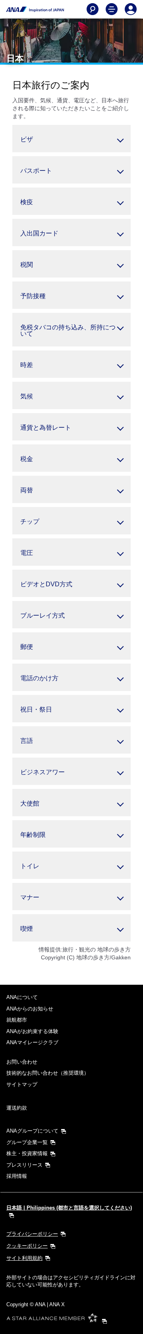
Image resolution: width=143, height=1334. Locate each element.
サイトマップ (21, 1084)
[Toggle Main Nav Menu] (112, 9)
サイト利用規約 (24, 1258)
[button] (71, 170)
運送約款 (16, 1108)
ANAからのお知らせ (29, 1009)
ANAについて (22, 997)
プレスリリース (24, 1165)
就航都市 (16, 1020)
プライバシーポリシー (32, 1234)
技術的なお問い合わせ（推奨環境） (47, 1073)
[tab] (71, 138)
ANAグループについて (32, 1131)
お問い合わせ (21, 1062)
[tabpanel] (71, 138)
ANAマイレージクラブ (32, 1042)
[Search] (93, 9)
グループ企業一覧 (27, 1142)
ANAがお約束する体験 (32, 1031)
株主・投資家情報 (27, 1153)
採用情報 (16, 1176)
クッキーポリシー (27, 1246)
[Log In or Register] (131, 9)
